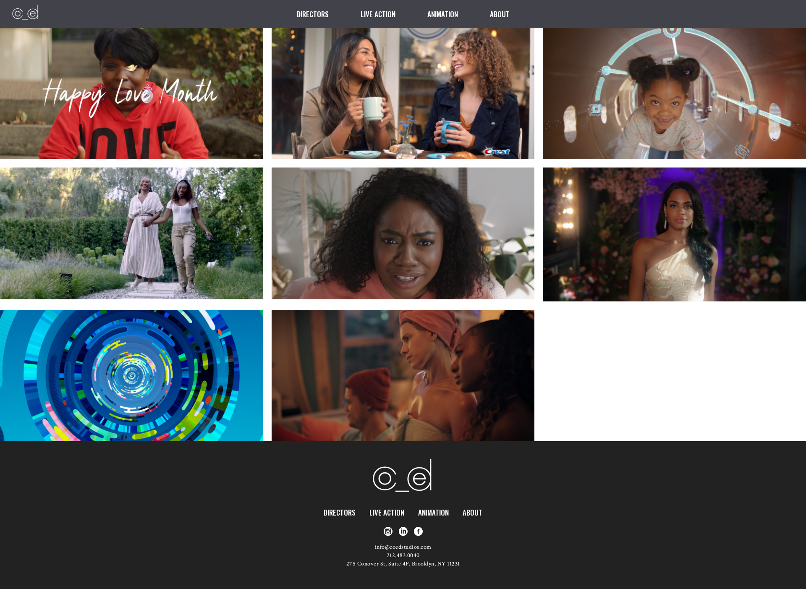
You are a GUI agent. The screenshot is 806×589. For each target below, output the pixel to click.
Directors (340, 512)
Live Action (386, 512)
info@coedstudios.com (403, 547)
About (472, 512)
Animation (433, 512)
